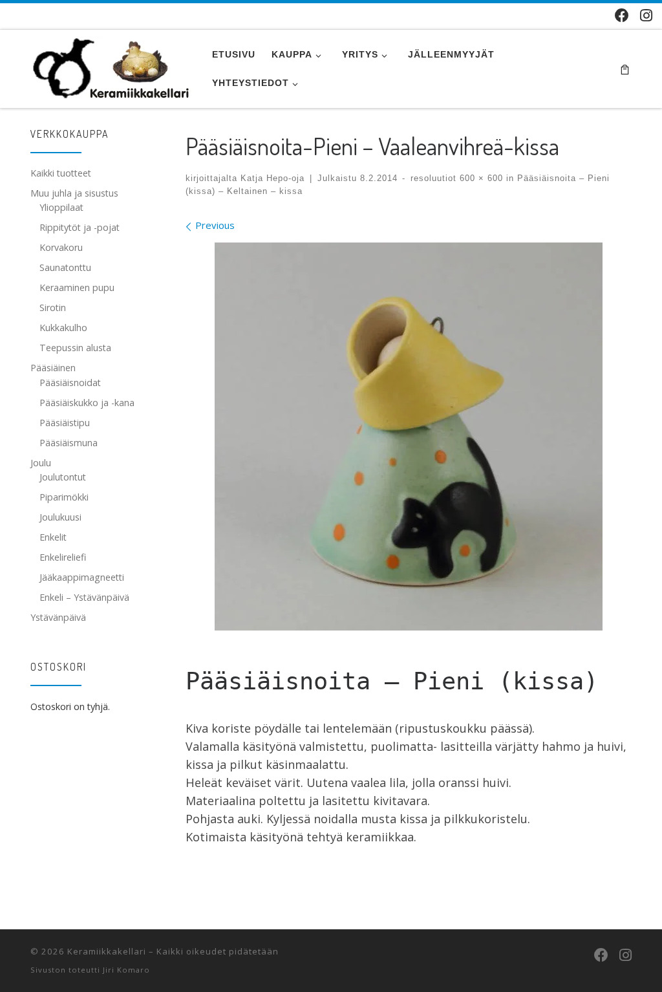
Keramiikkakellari (106, 951)
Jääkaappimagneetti (81, 577)
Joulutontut (62, 477)
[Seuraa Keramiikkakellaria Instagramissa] (646, 15)
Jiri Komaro (126, 970)
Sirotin (52, 307)
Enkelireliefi (62, 557)
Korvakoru (61, 247)
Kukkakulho (63, 327)
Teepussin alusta (75, 347)
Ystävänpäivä (58, 617)
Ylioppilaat (61, 207)
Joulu (40, 463)
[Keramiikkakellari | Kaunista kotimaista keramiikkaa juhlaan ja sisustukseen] (111, 65)
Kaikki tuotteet (60, 173)
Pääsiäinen (53, 367)
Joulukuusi (60, 517)
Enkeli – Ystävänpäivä (84, 597)
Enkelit (53, 537)
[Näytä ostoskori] (624, 69)
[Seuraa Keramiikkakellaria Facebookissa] (622, 15)
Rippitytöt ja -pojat (79, 227)
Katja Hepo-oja (272, 178)
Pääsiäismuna (68, 443)
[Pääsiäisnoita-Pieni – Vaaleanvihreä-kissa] (409, 437)
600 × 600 (479, 178)
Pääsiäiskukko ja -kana (86, 402)
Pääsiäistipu (64, 422)
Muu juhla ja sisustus (74, 193)
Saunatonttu (65, 267)
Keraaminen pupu (76, 287)
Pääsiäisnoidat (70, 382)
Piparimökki (64, 497)
